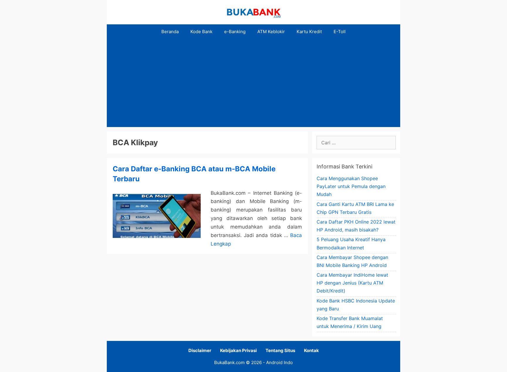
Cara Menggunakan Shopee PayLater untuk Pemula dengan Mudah (351, 186)
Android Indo (279, 362)
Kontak (311, 350)
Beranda (170, 31)
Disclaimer (199, 350)
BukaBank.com (229, 362)
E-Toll (340, 31)
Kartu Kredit (309, 31)
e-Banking (235, 31)
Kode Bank (201, 31)
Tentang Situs (280, 350)
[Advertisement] (253, 83)
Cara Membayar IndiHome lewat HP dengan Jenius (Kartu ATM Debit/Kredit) (352, 283)
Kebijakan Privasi (238, 350)
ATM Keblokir (271, 31)
